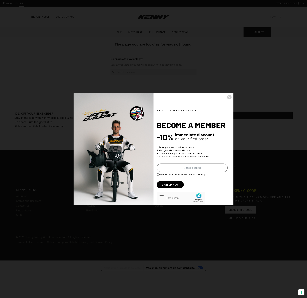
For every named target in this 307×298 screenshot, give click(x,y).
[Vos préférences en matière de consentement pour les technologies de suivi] (301, 292)
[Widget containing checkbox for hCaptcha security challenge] (181, 198)
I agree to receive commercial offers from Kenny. (182, 174)
